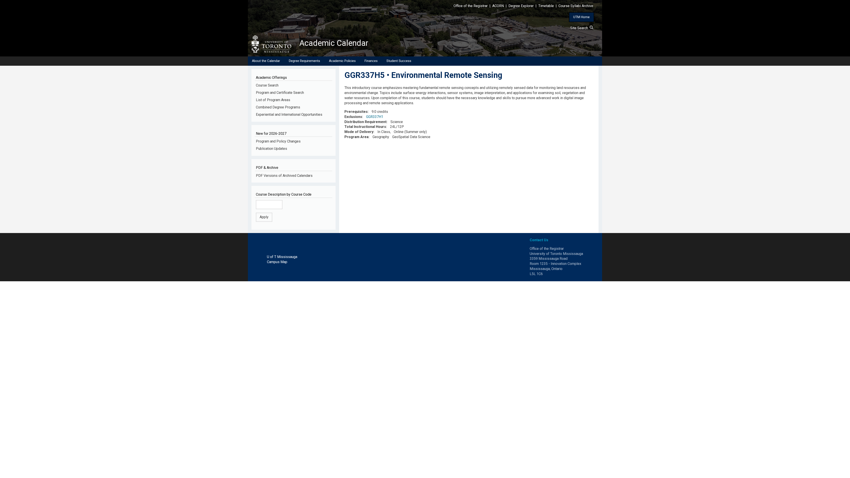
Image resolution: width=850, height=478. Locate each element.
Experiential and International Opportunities (289, 114)
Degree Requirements (304, 61)
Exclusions (353, 117)
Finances (371, 61)
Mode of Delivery (358, 132)
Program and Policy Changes (278, 141)
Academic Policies (342, 61)
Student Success (398, 61)
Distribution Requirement (365, 122)
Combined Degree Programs (278, 107)
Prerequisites (356, 112)
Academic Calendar (333, 43)
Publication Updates (271, 148)
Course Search (267, 85)
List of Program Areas (273, 100)
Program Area (356, 137)
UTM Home (581, 17)
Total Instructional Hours (365, 127)
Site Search (580, 28)
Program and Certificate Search (280, 93)
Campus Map (277, 262)
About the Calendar (266, 61)
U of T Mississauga (282, 257)
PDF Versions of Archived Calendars (284, 175)
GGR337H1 (374, 117)
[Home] (273, 44)
